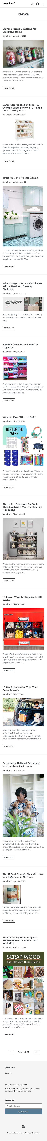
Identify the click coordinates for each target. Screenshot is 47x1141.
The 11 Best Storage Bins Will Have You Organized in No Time (23, 875)
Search (8, 1073)
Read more (9, 88)
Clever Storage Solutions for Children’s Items (19, 30)
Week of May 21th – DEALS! (19, 416)
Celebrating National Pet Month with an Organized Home (21, 764)
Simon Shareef (18, 1133)
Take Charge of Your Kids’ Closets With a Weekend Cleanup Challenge (22, 286)
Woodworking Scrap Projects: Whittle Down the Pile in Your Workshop (20, 940)
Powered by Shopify (32, 1133)
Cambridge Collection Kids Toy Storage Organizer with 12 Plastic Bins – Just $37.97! (22, 107)
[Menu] (42, 3)
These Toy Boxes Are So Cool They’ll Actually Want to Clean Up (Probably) (22, 507)
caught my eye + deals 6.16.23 (20, 177)
